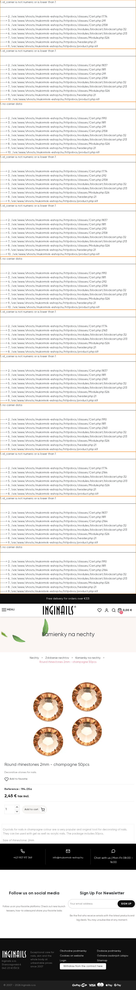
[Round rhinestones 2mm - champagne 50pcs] (67, 762)
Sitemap (102, 960)
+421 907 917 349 (22, 857)
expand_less (17, 807)
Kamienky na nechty (88, 658)
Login (63, 960)
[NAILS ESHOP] (59, 614)
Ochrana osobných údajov (112, 956)
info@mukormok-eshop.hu (68, 857)
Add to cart (31, 809)
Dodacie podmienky (109, 951)
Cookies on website (72, 956)
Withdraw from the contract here (83, 966)
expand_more (17, 811)
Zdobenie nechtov (57, 658)
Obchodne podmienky (73, 951)
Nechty (34, 658)
